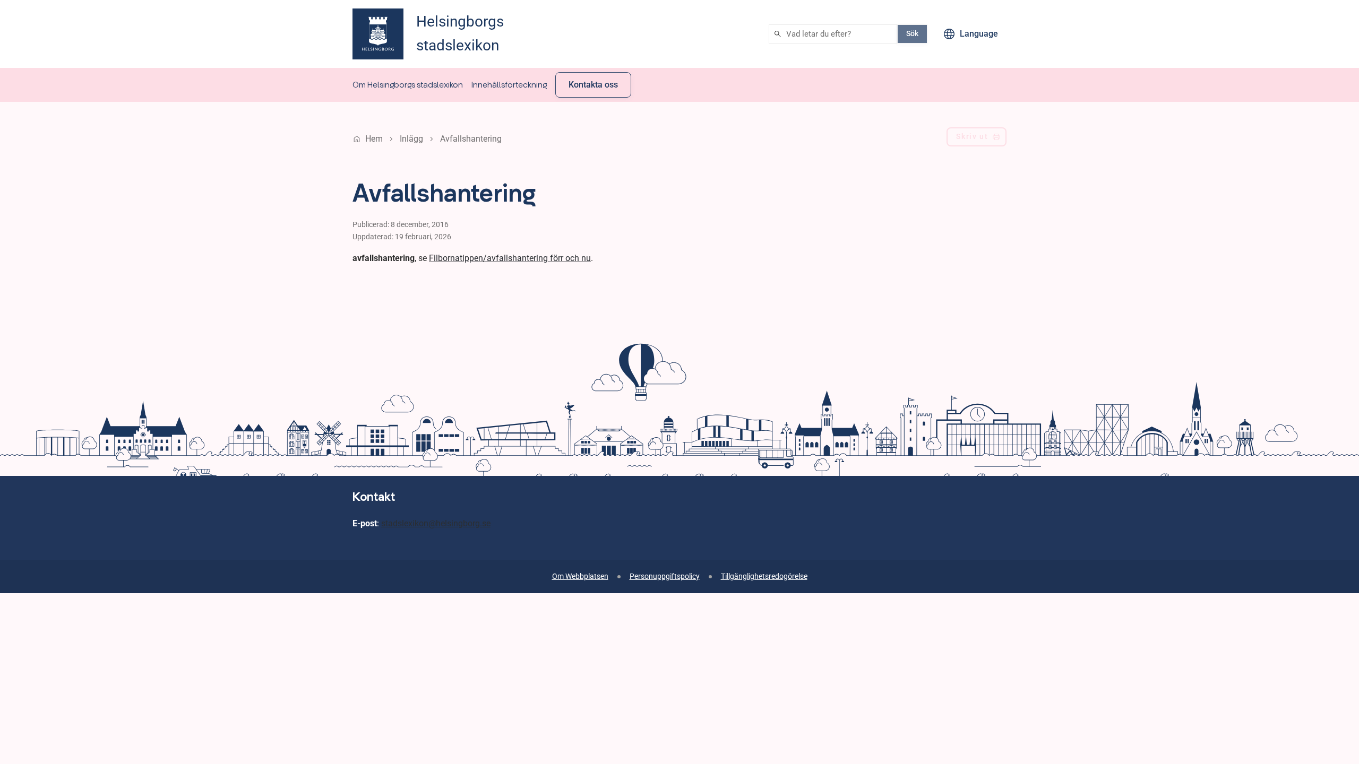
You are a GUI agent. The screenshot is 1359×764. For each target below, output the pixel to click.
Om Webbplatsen (580, 576)
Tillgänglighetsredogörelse (764, 576)
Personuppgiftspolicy (665, 576)
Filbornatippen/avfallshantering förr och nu (510, 258)
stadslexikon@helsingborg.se (436, 523)
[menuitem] (407, 85)
